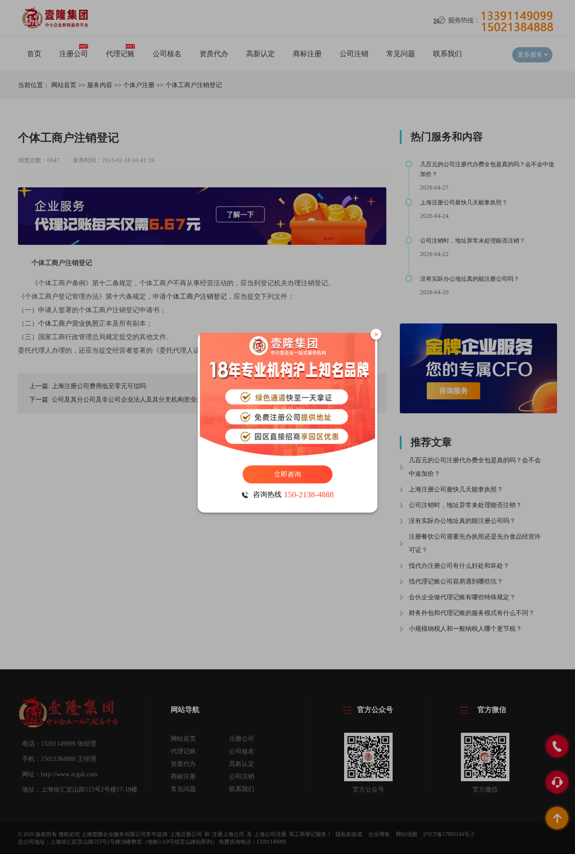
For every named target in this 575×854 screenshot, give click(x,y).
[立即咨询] (287, 394)
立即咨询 (287, 474)
